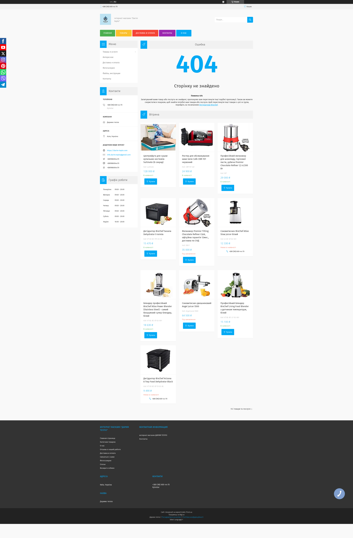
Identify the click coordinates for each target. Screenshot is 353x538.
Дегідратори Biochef (208, 105)
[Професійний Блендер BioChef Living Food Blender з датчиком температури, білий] (235, 284)
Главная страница (107, 438)
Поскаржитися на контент (171, 517)
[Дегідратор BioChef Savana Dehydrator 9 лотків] (158, 212)
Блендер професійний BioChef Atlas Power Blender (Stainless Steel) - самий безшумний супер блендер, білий (157, 309)
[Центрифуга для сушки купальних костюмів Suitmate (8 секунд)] (158, 137)
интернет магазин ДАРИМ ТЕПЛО (153, 435)
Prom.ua (189, 512)
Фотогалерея (109, 68)
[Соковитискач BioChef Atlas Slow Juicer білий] (235, 212)
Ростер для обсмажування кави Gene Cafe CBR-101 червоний (195, 159)
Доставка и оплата (145, 33)
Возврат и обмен (107, 468)
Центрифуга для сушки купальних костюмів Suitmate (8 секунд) (155, 159)
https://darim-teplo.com (117, 150)
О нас (184, 33)
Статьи (102, 464)
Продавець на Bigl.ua (176, 515)
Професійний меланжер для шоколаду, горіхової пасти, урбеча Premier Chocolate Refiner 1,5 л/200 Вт (234, 162)
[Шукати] (250, 20)
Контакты (167, 33)
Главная (107, 33)
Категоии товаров (107, 442)
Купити (152, 181)
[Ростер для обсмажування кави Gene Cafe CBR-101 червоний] (197, 137)
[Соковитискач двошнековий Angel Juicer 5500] (197, 284)
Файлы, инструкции (111, 73)
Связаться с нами (107, 457)
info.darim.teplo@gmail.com (119, 155)
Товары (123, 33)
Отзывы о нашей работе (110, 449)
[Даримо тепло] (105, 24)
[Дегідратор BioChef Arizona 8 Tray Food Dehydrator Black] (158, 359)
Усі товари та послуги (240, 409)
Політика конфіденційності (193, 517)
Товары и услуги (110, 52)
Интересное (108, 57)
